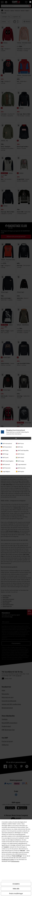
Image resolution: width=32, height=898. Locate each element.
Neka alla (16, 889)
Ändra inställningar (16, 893)
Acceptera (16, 884)
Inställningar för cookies (8, 859)
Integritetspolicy (15, 861)
